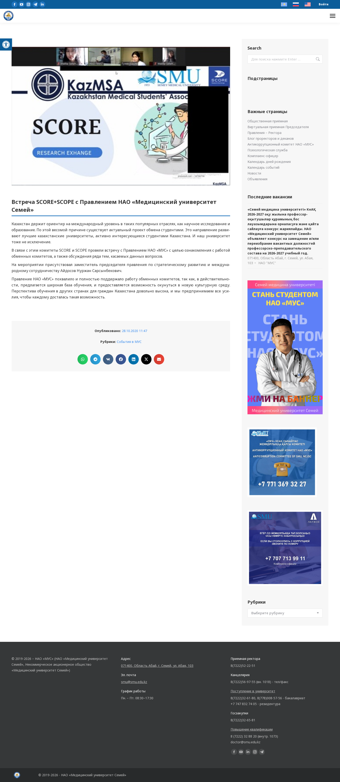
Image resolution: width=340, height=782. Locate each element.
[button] (6, 44)
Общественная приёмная (267, 121)
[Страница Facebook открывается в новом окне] (15, 4)
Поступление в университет (253, 691)
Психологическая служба (267, 150)
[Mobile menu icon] (332, 16)
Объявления (257, 179)
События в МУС (129, 341)
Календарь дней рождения (269, 161)
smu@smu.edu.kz (134, 682)
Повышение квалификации (252, 729)
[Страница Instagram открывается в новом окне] (28, 4)
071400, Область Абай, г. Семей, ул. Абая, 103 (157, 665)
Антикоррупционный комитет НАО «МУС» (280, 144)
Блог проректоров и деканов (270, 138)
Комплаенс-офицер (262, 156)
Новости (254, 173)
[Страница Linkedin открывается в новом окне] (42, 4)
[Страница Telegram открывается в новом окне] (35, 4)
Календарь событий (263, 167)
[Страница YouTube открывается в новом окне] (22, 4)
